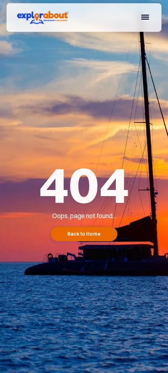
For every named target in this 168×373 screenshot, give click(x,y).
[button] (145, 18)
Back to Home (84, 234)
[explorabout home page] (41, 17)
